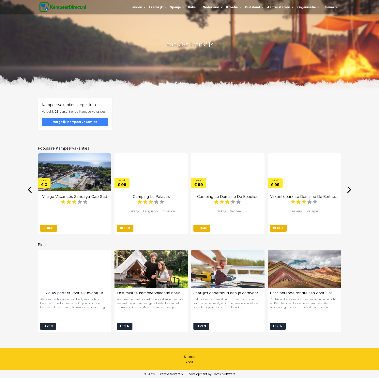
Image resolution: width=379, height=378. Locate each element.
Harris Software (224, 374)
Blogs (190, 361)
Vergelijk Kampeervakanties (75, 122)
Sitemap (189, 357)
